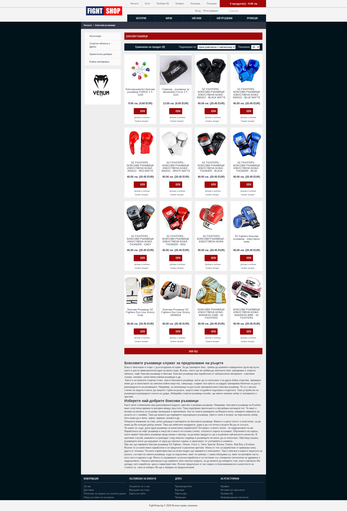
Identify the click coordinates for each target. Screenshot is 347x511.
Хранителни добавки (100, 54)
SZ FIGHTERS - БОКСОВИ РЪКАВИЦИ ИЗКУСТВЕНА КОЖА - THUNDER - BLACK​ (211, 166)
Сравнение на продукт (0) (150, 47)
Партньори (181, 493)
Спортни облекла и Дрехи (99, 45)
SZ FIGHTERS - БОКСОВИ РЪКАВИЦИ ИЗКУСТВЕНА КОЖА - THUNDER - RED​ (175, 240)
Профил (224, 486)
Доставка (89, 490)
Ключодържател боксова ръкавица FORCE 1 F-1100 (140, 92)
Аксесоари (95, 36)
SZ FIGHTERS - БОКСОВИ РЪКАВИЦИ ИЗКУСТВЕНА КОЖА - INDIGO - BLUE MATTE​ (246, 93)
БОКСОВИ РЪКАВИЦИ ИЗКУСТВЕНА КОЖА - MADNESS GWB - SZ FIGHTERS (211, 313)
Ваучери (179, 490)
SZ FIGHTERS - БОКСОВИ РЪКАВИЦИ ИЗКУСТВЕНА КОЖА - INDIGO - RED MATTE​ (140, 166)
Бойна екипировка (99, 61)
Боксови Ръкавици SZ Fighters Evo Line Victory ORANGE (175, 312)
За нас (87, 486)
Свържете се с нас (139, 486)
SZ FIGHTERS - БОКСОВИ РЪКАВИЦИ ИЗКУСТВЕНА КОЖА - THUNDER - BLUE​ (246, 166)
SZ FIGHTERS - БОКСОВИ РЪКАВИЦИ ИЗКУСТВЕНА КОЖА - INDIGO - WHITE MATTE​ (175, 166)
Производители (183, 486)
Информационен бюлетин (234, 497)
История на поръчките (232, 490)
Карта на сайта (137, 493)
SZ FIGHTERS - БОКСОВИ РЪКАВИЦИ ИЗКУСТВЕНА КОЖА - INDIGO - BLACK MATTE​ (211, 93)
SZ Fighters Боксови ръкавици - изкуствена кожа (246, 239)
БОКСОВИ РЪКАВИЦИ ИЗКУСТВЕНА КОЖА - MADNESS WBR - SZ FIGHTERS (246, 313)
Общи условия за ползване (99, 497)
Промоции (180, 497)
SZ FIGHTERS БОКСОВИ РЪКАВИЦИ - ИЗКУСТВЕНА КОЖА (211, 239)
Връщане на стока (139, 490)
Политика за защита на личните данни (105, 493)
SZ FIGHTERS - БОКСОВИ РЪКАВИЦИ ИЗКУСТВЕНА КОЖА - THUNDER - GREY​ (140, 240)
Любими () (226, 493)
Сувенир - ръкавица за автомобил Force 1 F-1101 (175, 92)
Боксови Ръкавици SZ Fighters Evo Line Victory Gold (140, 312)
